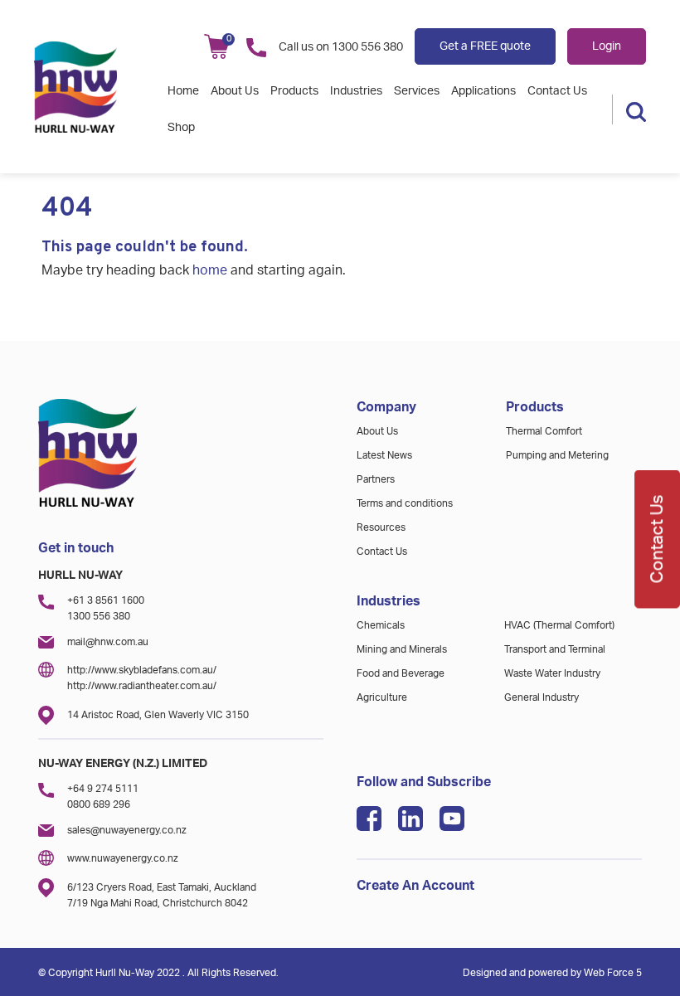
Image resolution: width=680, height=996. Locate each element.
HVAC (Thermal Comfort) (559, 625)
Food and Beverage (400, 673)
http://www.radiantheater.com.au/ (141, 686)
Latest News (384, 455)
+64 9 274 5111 (102, 789)
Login (606, 46)
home (209, 270)
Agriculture (382, 697)
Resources (381, 527)
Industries (356, 91)
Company (386, 407)
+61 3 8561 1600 (105, 600)
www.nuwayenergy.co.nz (122, 858)
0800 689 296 (98, 804)
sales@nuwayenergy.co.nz (127, 830)
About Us (235, 91)
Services (417, 91)
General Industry (541, 697)
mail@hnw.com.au (107, 642)
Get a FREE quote (485, 46)
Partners (376, 479)
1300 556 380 (367, 47)
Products (294, 91)
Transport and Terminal (554, 649)
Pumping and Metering (557, 455)
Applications (483, 91)
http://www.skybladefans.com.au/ (141, 670)
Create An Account (415, 885)
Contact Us (557, 91)
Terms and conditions (405, 503)
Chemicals (381, 625)
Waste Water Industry (552, 673)
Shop (181, 128)
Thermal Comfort (544, 431)
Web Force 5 (613, 973)
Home (183, 91)
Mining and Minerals (402, 649)
